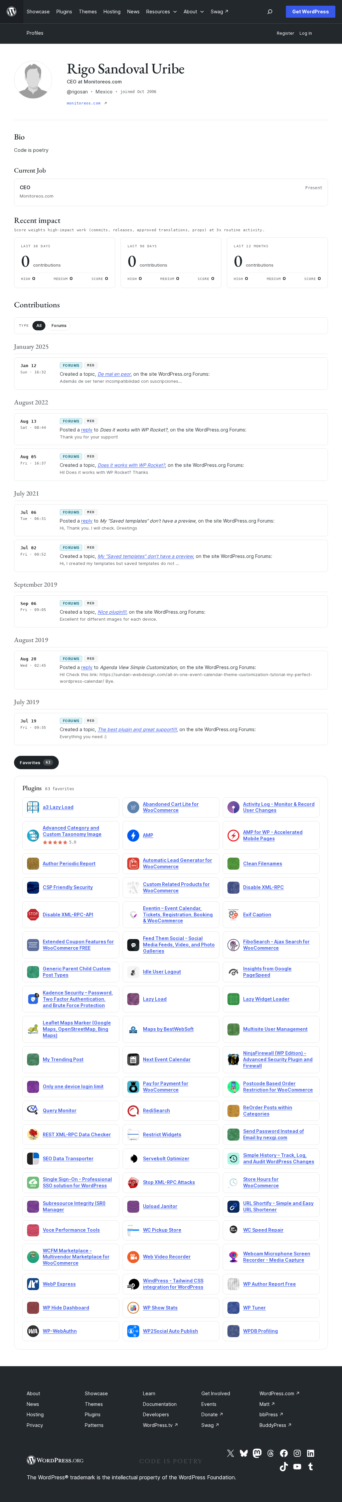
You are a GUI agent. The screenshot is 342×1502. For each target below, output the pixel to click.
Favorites (35, 762)
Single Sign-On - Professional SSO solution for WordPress (77, 1182)
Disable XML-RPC (263, 887)
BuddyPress (276, 1425)
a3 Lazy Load (58, 807)
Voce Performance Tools (71, 1230)
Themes (94, 1404)
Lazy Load (155, 999)
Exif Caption (257, 914)
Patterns (94, 1425)
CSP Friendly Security (68, 887)
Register (285, 33)
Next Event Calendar (167, 1059)
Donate (212, 1414)
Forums (58, 325)
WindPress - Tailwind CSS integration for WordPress (173, 1284)
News (33, 1404)
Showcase (96, 1393)
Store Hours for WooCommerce (261, 1182)
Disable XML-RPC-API (68, 914)
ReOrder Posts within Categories (267, 1111)
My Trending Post (63, 1059)
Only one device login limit (73, 1086)
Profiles (35, 33)
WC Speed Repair (263, 1230)
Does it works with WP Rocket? (131, 465)
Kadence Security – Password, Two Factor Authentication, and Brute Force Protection (78, 999)
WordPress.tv (160, 1425)
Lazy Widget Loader (266, 999)
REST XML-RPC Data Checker (77, 1134)
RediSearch (156, 1110)
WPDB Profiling (260, 1331)
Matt (267, 1404)
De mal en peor (114, 374)
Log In (306, 33)
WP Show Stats (160, 1307)
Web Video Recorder (167, 1256)
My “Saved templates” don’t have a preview (145, 556)
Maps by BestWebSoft (168, 1029)
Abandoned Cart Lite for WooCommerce (171, 807)
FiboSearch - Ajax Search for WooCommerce (276, 945)
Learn (149, 1393)
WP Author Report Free (269, 1284)
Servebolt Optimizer (166, 1158)
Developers (156, 1414)
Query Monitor (59, 1110)
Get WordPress (310, 11)
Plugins (93, 1414)
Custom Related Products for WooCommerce (176, 887)
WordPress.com (280, 1393)
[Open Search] (270, 11)
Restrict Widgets (162, 1134)
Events (208, 1404)
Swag (210, 1425)
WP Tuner (254, 1307)
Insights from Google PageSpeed (267, 972)
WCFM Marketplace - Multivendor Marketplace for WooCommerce (76, 1257)
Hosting (35, 1414)
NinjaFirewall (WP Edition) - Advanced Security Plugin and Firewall (278, 1059)
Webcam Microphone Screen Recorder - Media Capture (276, 1257)
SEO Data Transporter (68, 1158)
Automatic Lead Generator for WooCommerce (177, 863)
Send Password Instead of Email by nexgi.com (273, 1134)
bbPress (272, 1414)
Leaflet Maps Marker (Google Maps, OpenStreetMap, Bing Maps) (77, 1029)
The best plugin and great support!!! (137, 729)
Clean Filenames (262, 863)
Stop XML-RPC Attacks (169, 1182)
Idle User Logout (162, 971)
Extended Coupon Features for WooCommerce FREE (78, 945)
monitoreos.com (85, 103)
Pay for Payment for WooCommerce (165, 1087)
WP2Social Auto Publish (170, 1331)
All (38, 325)
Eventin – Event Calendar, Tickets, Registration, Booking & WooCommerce (178, 914)
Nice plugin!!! (112, 612)
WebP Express (59, 1284)
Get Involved (215, 1393)
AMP (148, 835)
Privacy (35, 1425)
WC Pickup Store (162, 1230)
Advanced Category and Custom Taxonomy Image (72, 831)
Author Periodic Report (69, 863)
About (33, 1393)
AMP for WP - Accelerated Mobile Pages (273, 835)
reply (87, 429)
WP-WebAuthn (60, 1331)
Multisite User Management (275, 1029)
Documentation (160, 1404)
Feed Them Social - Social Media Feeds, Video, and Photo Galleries (179, 944)
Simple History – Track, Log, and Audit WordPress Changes (278, 1158)
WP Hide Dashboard (66, 1307)
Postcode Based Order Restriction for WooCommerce (278, 1087)
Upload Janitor (160, 1206)
